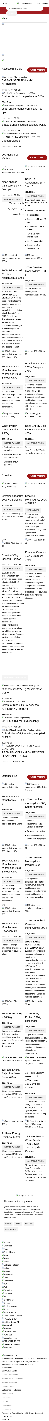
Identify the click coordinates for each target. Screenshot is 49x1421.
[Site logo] (24, 3)
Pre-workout (6, 1410)
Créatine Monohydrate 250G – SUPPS (36, 499)
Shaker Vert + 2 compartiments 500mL (24, 96)
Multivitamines (7, 1406)
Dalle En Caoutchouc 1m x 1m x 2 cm (35, 182)
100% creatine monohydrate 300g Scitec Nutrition (36, 803)
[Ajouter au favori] (11, 177)
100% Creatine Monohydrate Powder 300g (33, 861)
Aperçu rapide (5, 177)
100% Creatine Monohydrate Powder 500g (10, 927)
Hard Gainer (6, 1397)
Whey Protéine (7, 1393)
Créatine (5, 1401)
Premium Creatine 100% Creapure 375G (35, 367)
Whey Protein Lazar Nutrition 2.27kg (10, 429)
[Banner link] (24, 36)
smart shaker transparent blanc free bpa (12, 185)
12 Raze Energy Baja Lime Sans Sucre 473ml (11, 1073)
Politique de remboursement (12, 1378)
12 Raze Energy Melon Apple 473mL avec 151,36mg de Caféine (34, 1080)
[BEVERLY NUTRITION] (24, 1295)
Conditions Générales (10, 1374)
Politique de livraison (9, 1382)
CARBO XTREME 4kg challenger (21, 720)
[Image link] (5, 18)
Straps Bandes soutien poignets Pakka (24, 124)
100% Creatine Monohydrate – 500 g (36, 271)
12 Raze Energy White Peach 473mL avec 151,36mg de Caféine (34, 1144)
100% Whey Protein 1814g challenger (33, 1017)
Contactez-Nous (8, 1387)
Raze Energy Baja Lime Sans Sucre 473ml (35, 429)
